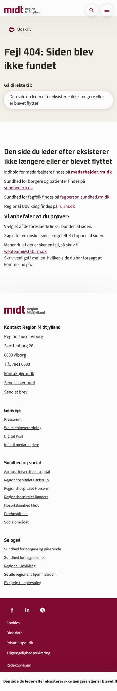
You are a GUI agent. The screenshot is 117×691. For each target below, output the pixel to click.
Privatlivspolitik (20, 643)
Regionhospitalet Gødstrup (26, 480)
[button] (91, 10)
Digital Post (13, 436)
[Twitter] (42, 610)
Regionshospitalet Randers (26, 497)
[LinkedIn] (27, 610)
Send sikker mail (19, 383)
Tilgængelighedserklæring (28, 653)
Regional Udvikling (19, 566)
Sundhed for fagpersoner (24, 557)
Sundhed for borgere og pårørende (32, 549)
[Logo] (22, 10)
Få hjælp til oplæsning (22, 583)
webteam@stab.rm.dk (25, 251)
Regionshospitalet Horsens (26, 488)
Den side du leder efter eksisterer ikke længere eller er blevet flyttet (57, 100)
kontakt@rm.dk (19, 373)
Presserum (12, 419)
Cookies (13, 623)
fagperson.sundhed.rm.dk (84, 197)
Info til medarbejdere (21, 445)
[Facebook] (12, 610)
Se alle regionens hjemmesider (29, 574)
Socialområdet (16, 522)
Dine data (14, 633)
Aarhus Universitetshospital (27, 472)
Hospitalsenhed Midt (21, 505)
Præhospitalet (16, 514)
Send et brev (15, 392)
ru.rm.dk (67, 206)
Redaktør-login (19, 665)
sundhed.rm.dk (18, 188)
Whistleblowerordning (22, 428)
